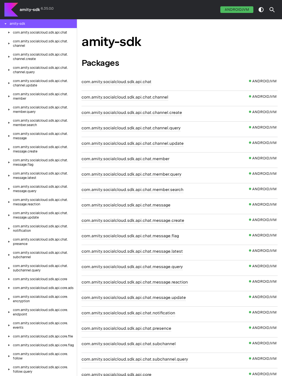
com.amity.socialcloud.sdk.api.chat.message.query (132, 266)
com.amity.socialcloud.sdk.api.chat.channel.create (132, 112)
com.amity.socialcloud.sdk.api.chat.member (125, 158)
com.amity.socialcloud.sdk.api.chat (116, 81)
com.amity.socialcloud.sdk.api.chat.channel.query (131, 128)
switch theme (261, 9)
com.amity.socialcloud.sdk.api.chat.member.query (131, 174)
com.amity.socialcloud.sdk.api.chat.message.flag (130, 235)
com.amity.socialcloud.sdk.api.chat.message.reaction (135, 282)
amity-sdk (30, 9)
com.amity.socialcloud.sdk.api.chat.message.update (134, 297)
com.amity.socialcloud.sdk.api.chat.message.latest (132, 251)
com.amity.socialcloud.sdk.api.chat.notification (128, 312)
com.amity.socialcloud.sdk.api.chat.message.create (133, 220)
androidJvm (237, 9)
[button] (272, 9)
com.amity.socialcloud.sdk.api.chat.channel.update (133, 143)
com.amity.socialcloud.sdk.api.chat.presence (126, 328)
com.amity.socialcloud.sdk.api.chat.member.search (132, 189)
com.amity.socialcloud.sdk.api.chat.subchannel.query (135, 359)
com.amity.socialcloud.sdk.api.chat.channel (125, 97)
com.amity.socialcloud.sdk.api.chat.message (126, 205)
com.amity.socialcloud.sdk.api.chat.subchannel (129, 343)
